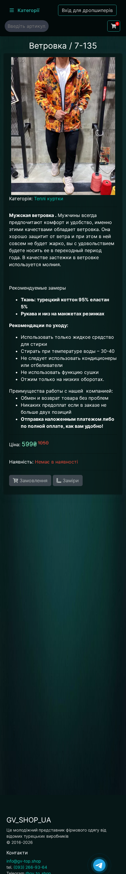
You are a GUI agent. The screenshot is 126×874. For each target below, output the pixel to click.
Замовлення (32, 480)
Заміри (70, 480)
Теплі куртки (48, 198)
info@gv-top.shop (23, 860)
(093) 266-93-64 (30, 867)
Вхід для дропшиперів (87, 10)
